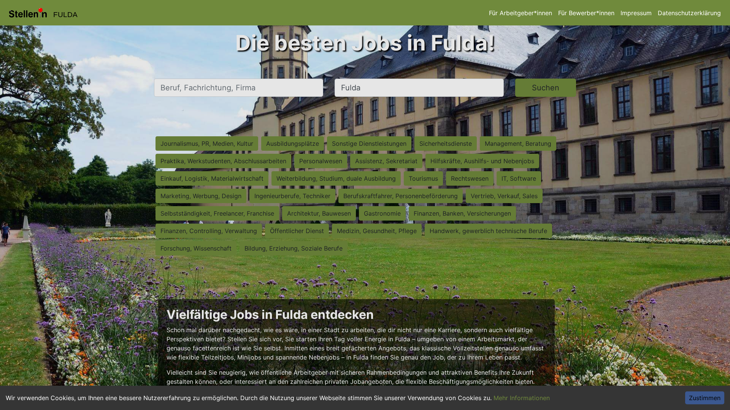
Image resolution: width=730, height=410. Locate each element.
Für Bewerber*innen (586, 13)
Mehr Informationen (522, 398)
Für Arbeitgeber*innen (520, 13)
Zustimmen (704, 398)
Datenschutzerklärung (689, 13)
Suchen (545, 87)
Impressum (636, 13)
